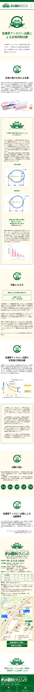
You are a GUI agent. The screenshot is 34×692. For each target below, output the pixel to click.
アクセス (25, 670)
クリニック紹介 (19, 668)
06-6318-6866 (16, 560)
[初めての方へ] (25, 687)
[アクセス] (8, 687)
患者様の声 (10, 670)
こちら (19, 565)
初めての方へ (10, 668)
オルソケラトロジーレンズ (9, 333)
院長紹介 (27, 668)
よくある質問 (18, 670)
